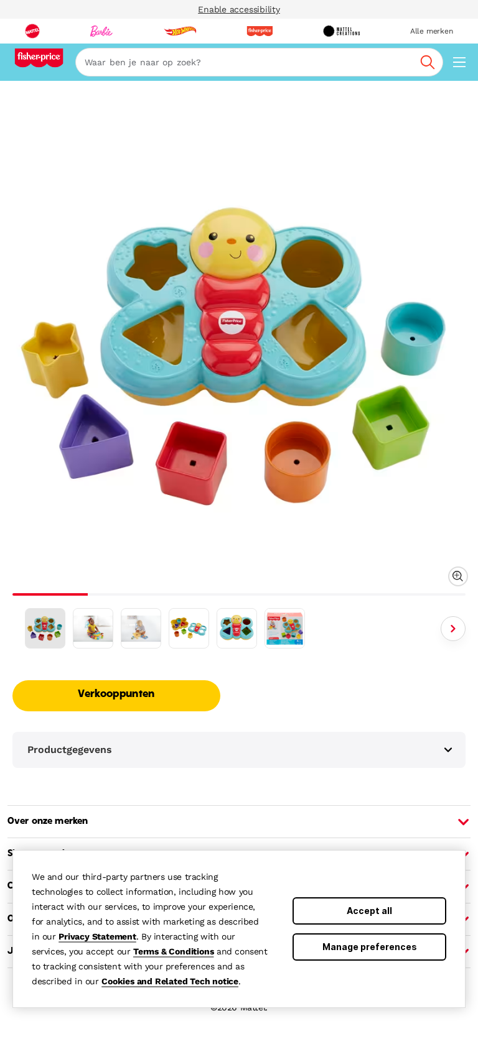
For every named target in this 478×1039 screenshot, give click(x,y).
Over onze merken (47, 821)
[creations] (341, 31)
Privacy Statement (97, 936)
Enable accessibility (239, 9)
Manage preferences (369, 946)
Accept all (369, 910)
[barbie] (101, 31)
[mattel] (32, 31)
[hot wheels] (180, 31)
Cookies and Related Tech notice (169, 981)
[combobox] (259, 62)
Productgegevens (69, 749)
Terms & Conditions (173, 951)
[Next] (453, 628)
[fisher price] (259, 31)
